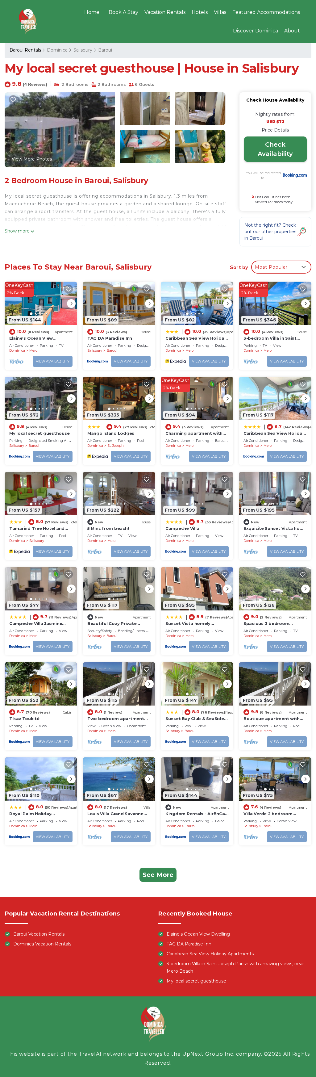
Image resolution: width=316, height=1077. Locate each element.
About (292, 31)
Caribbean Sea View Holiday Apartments (210, 954)
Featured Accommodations (266, 12)
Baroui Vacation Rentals (38, 934)
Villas (220, 12)
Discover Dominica (255, 31)
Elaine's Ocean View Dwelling (198, 934)
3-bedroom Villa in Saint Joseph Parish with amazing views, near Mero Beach (235, 967)
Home (91, 12)
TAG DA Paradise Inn (109, 338)
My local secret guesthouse (39, 433)
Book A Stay (123, 12)
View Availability (52, 361)
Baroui (105, 50)
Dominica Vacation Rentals (42, 944)
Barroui (191, 826)
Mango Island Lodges (110, 433)
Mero (33, 350)
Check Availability (275, 149)
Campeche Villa (182, 528)
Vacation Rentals (164, 12)
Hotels (200, 12)
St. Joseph (115, 445)
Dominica (57, 50)
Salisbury (82, 50)
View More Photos (32, 159)
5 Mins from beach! (108, 528)
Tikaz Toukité (24, 718)
